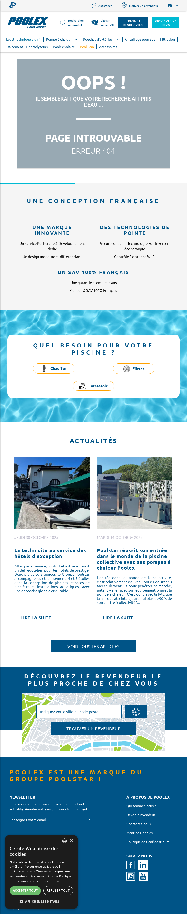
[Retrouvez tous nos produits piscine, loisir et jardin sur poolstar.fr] (12, 5)
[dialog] (41, 872)
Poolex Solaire (64, 46)
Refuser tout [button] (58, 891)
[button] (41, 901)
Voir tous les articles (93, 646)
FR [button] (170, 5)
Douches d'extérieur (99, 39)
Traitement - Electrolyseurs (27, 46)
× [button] (71, 840)
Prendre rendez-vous (133, 22)
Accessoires (108, 46)
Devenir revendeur (140, 814)
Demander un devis (166, 22)
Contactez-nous (138, 823)
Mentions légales (139, 832)
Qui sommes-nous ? (141, 806)
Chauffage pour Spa (140, 39)
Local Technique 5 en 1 (23, 39)
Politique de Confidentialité (148, 841)
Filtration (167, 39)
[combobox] (64, 840)
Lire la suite (35, 617)
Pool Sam (87, 46)
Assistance (105, 6)
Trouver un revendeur (143, 6)
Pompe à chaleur (59, 39)
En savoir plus (49, 881)
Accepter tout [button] (25, 891)
